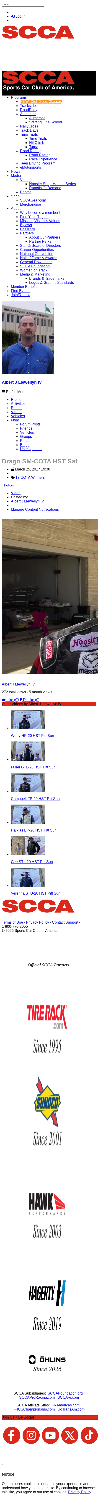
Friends (26, 428)
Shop (15, 196)
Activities (18, 404)
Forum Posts (30, 424)
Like (11, 700)
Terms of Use (12, 922)
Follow (9, 485)
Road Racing (30, 151)
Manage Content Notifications (35, 509)
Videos (25, 180)
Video (16, 493)
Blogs (24, 445)
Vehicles (18, 416)
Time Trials (29, 134)
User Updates (31, 449)
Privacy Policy (37, 922)
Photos (16, 408)
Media (16, 176)
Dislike (30, 700)
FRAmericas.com (66, 1405)
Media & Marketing (35, 274)
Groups (26, 436)
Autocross (28, 114)
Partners (27, 233)
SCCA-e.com (68, 1397)
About (16, 208)
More (15, 420)
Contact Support (65, 922)
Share (13, 517)
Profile (16, 399)
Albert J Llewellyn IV (22, 382)
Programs (19, 97)
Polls (24, 441)
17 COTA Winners (30, 477)
